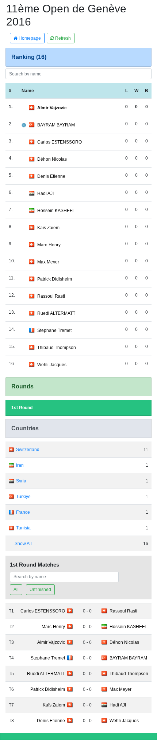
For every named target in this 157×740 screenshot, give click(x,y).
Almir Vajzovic (52, 107)
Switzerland (27, 449)
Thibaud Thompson (56, 347)
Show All (23, 543)
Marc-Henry (49, 244)
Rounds (22, 386)
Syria (21, 480)
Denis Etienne (51, 176)
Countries (25, 428)
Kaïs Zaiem (48, 227)
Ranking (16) (28, 57)
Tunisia (23, 527)
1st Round (21, 407)
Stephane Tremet (54, 330)
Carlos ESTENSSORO (59, 142)
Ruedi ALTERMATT (56, 313)
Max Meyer (48, 262)
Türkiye (23, 496)
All (16, 589)
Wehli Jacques (51, 364)
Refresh (62, 38)
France (23, 512)
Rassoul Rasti (51, 296)
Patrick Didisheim (54, 279)
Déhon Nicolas (52, 159)
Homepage (29, 38)
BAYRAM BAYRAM (56, 125)
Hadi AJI (45, 193)
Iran (20, 465)
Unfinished (40, 589)
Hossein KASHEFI (55, 210)
